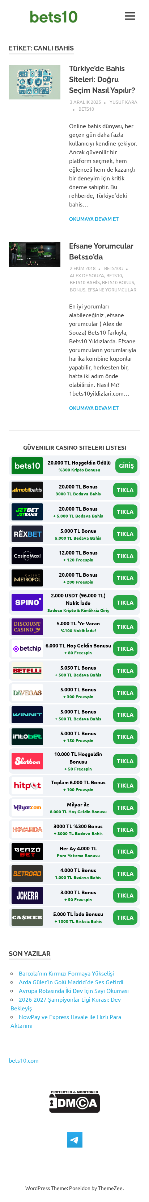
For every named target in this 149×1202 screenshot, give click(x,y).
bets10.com (24, 1060)
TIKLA (125, 490)
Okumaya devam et (94, 219)
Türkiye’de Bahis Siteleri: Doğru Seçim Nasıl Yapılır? (102, 79)
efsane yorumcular (112, 289)
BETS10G (113, 268)
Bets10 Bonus (118, 282)
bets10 (86, 109)
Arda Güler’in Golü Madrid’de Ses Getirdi (71, 981)
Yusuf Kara (123, 102)
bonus (77, 289)
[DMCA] (74, 1110)
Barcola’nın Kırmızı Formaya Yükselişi (66, 973)
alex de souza (87, 275)
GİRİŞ (126, 465)
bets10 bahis (85, 282)
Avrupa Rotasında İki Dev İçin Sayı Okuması (74, 990)
